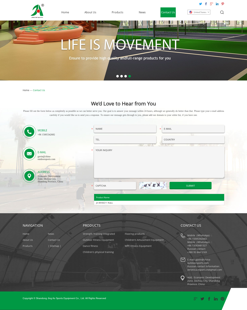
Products (117, 12)
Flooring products (135, 233)
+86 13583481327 (197, 245)
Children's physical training (98, 252)
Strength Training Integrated (99, 233)
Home (65, 12)
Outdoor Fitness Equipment (98, 239)
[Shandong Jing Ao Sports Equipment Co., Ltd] (37, 11)
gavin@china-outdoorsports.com (46, 157)
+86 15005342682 (197, 238)
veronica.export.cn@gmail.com (204, 269)
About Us (90, 12)
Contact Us (168, 12)
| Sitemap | (54, 246)
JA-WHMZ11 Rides (104, 202)
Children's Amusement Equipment (144, 239)
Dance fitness (90, 246)
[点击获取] (153, 185)
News (142, 12)
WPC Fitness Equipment (138, 246)
